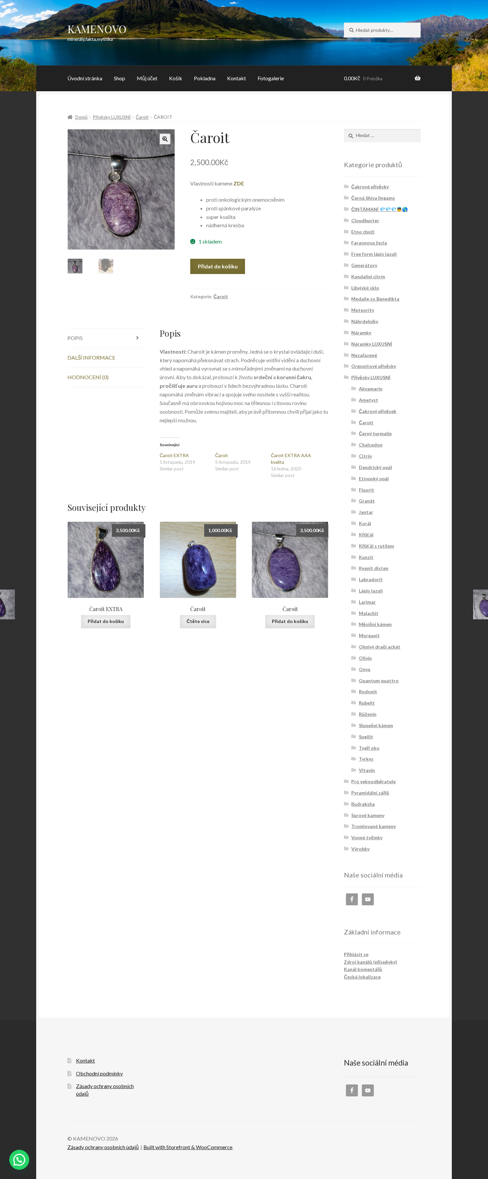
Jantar (366, 512)
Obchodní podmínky (99, 1073)
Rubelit (367, 703)
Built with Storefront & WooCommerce (187, 1147)
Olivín (365, 658)
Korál (365, 523)
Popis (75, 338)
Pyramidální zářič (370, 793)
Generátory (364, 265)
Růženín (367, 714)
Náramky (361, 332)
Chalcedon (370, 445)
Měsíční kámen (375, 624)
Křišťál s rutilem (376, 546)
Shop (119, 78)
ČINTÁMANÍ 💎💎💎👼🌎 (379, 209)
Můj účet (147, 78)
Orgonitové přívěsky (373, 366)
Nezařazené (364, 355)
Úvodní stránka (84, 78)
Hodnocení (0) (88, 377)
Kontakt (236, 78)
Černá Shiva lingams (373, 198)
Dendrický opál (375, 467)
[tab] (105, 338)
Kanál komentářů (363, 969)
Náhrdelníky (364, 321)
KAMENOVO (96, 29)
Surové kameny (367, 815)
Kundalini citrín (368, 276)
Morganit (369, 635)
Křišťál (366, 534)
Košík (175, 78)
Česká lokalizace (362, 977)
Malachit (368, 613)
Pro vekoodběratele (373, 781)
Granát (367, 501)
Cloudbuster (365, 220)
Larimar (367, 602)
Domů (81, 117)
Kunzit (366, 557)
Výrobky (360, 849)
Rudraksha (363, 804)
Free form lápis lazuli (374, 254)
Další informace (91, 357)
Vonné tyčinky (366, 837)
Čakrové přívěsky (370, 186)
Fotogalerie (271, 78)
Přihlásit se (356, 954)
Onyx (364, 669)
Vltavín (367, 770)
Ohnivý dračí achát (379, 647)
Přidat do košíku (218, 266)
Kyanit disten (373, 568)
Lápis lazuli (371, 590)
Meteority (362, 310)
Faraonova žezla (369, 242)
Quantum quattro (379, 680)
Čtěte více (198, 621)
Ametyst (368, 400)
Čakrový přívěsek (377, 411)
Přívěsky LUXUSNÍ (112, 117)
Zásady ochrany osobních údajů (103, 1147)
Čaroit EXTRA (174, 455)
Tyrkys (366, 759)
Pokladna (204, 78)
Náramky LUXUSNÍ (371, 344)
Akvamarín (370, 388)
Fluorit (366, 490)
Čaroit (142, 117)
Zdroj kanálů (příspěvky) (370, 962)
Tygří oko (369, 748)
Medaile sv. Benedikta (375, 299)
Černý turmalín (375, 433)
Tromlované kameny (373, 826)
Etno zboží (362, 232)
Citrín (365, 456)
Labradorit (371, 579)
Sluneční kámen (376, 725)
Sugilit (366, 736)
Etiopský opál (374, 478)
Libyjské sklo (365, 288)
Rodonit (368, 691)
